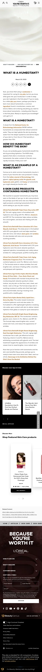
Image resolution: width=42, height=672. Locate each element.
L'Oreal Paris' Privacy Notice (10, 596)
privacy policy (10, 661)
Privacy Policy (6, 631)
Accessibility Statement (9, 634)
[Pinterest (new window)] (18, 608)
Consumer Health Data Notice (10, 628)
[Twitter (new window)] (14, 608)
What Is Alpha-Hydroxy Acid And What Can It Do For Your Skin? (18, 512)
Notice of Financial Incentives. (27, 596)
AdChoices (30, 659)
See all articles (8, 424)
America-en (9, 648)
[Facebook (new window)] (3, 608)
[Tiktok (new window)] (26, 608)
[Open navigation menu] (38, 3)
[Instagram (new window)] (7, 608)
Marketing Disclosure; (10, 595)
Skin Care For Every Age (25, 64)
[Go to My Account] (3, 3)
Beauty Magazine (9, 64)
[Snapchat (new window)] (22, 608)
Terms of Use (6, 641)
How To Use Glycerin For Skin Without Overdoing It (15, 517)
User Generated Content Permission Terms (14, 644)
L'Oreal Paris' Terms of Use (9, 593)
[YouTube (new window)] (10, 608)
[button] (38, 420)
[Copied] (20, 84)
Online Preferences (8, 637)
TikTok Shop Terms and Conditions (11, 625)
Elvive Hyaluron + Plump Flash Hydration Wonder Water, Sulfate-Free (19, 514)
